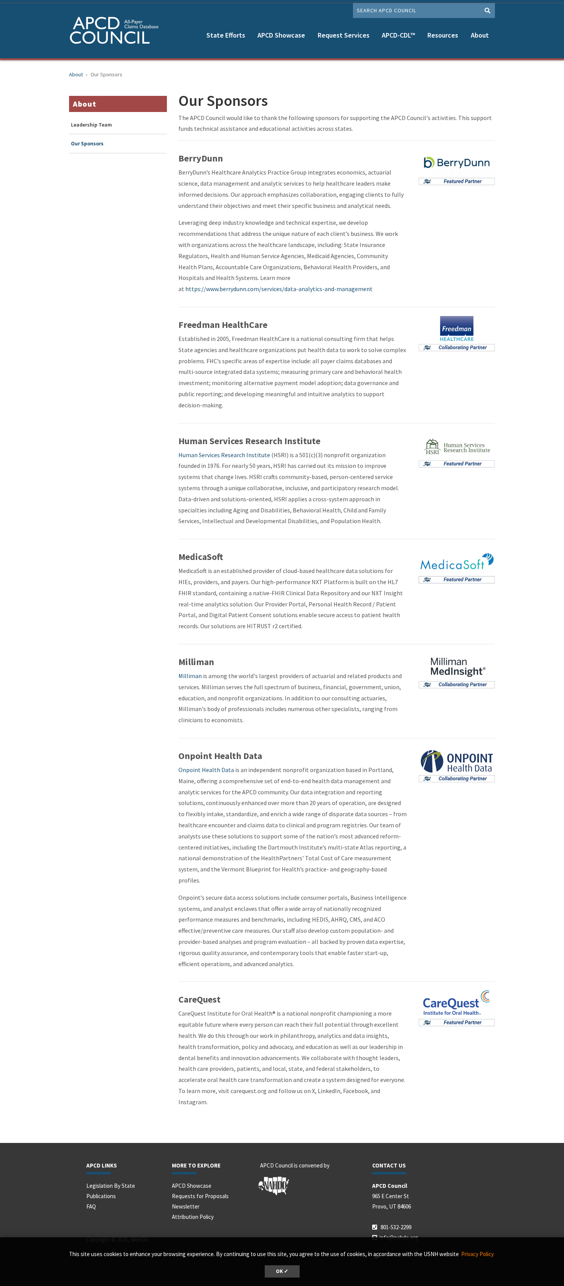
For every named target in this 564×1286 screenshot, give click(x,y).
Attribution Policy (193, 1216)
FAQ (91, 1206)
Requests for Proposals (200, 1196)
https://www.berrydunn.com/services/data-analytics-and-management (279, 289)
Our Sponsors (87, 143)
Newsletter (186, 1206)
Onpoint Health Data (206, 770)
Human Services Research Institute (224, 455)
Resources (442, 35)
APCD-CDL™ (398, 35)
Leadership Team (91, 125)
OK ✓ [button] (282, 1271)
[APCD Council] (117, 31)
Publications (101, 1196)
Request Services (343, 35)
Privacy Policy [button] (477, 1254)
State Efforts (225, 35)
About (480, 35)
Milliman (190, 676)
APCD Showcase (281, 35)
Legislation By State (110, 1185)
